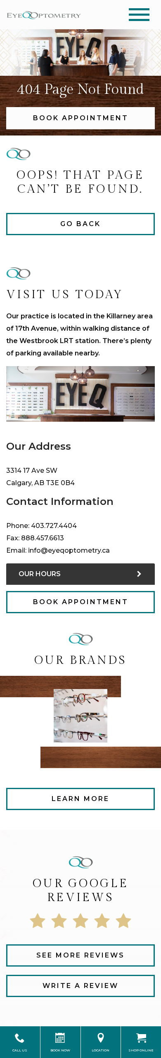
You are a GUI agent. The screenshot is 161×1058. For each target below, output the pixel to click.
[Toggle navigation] (139, 14)
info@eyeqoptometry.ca (69, 550)
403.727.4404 (54, 526)
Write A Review (80, 986)
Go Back (80, 224)
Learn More (80, 799)
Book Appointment (80, 118)
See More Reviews (80, 955)
